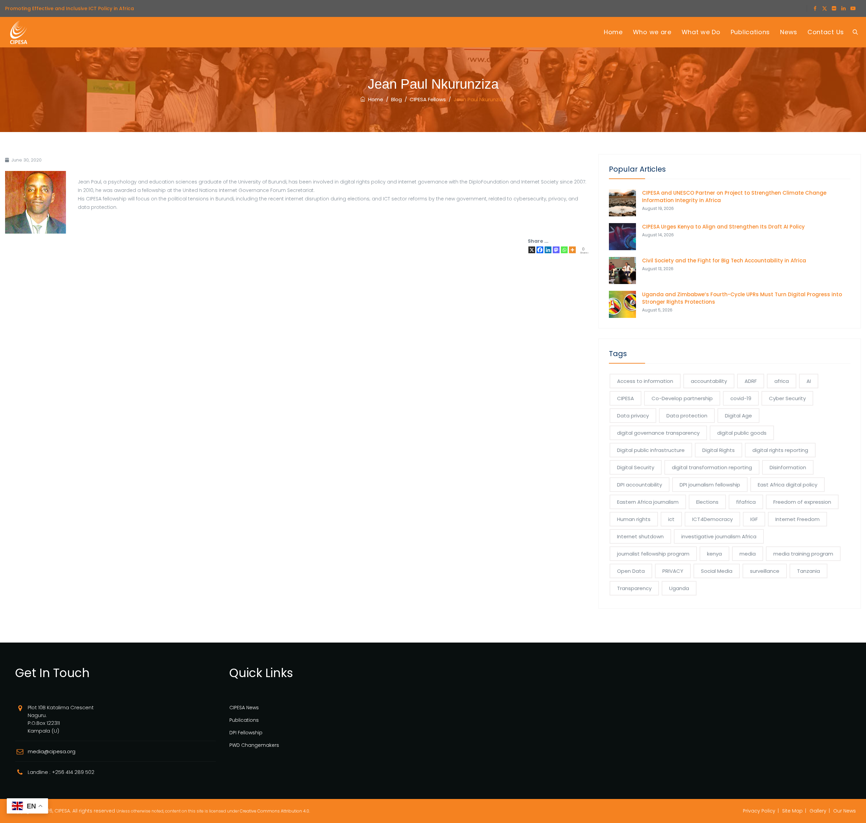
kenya (714, 553)
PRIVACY (672, 571)
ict (671, 519)
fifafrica (746, 501)
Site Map (792, 810)
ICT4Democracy (712, 519)
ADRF (751, 381)
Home (613, 32)
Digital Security (635, 467)
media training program (803, 553)
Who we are (652, 32)
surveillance (764, 571)
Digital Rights (718, 450)
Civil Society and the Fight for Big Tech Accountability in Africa (724, 260)
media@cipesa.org (51, 751)
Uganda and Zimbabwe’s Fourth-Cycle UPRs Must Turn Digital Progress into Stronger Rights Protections (742, 298)
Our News (844, 810)
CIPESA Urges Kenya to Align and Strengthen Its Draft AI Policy (723, 226)
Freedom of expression (802, 501)
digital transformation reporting (712, 467)
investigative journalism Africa (718, 536)
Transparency (634, 588)
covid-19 (740, 398)
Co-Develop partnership (682, 398)
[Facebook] (540, 249)
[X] (531, 249)
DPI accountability (639, 484)
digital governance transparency (658, 432)
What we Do (701, 32)
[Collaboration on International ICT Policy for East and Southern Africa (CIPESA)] (18, 32)
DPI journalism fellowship (710, 484)
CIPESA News (244, 707)
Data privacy (633, 415)
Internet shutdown (640, 536)
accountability (709, 381)
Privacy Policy (759, 810)
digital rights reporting (780, 450)
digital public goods (742, 432)
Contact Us (825, 32)
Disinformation (788, 467)
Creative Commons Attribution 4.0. (275, 811)
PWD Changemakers (254, 745)
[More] (572, 249)
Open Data (631, 571)
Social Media (716, 571)
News (788, 32)
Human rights (634, 519)
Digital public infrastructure (651, 450)
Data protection (686, 415)
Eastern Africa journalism (648, 501)
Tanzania (808, 571)
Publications (750, 32)
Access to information (645, 381)
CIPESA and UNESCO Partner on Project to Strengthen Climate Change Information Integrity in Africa (734, 196)
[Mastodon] (556, 249)
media (747, 553)
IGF (754, 519)
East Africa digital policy (787, 484)
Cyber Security (787, 398)
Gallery (818, 810)
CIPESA (625, 398)
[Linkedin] (548, 249)
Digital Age (738, 415)
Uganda (679, 588)
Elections (707, 501)
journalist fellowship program (653, 553)
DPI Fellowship (246, 732)
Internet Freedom (797, 519)
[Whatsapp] (564, 249)
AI (808, 381)
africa (781, 381)
